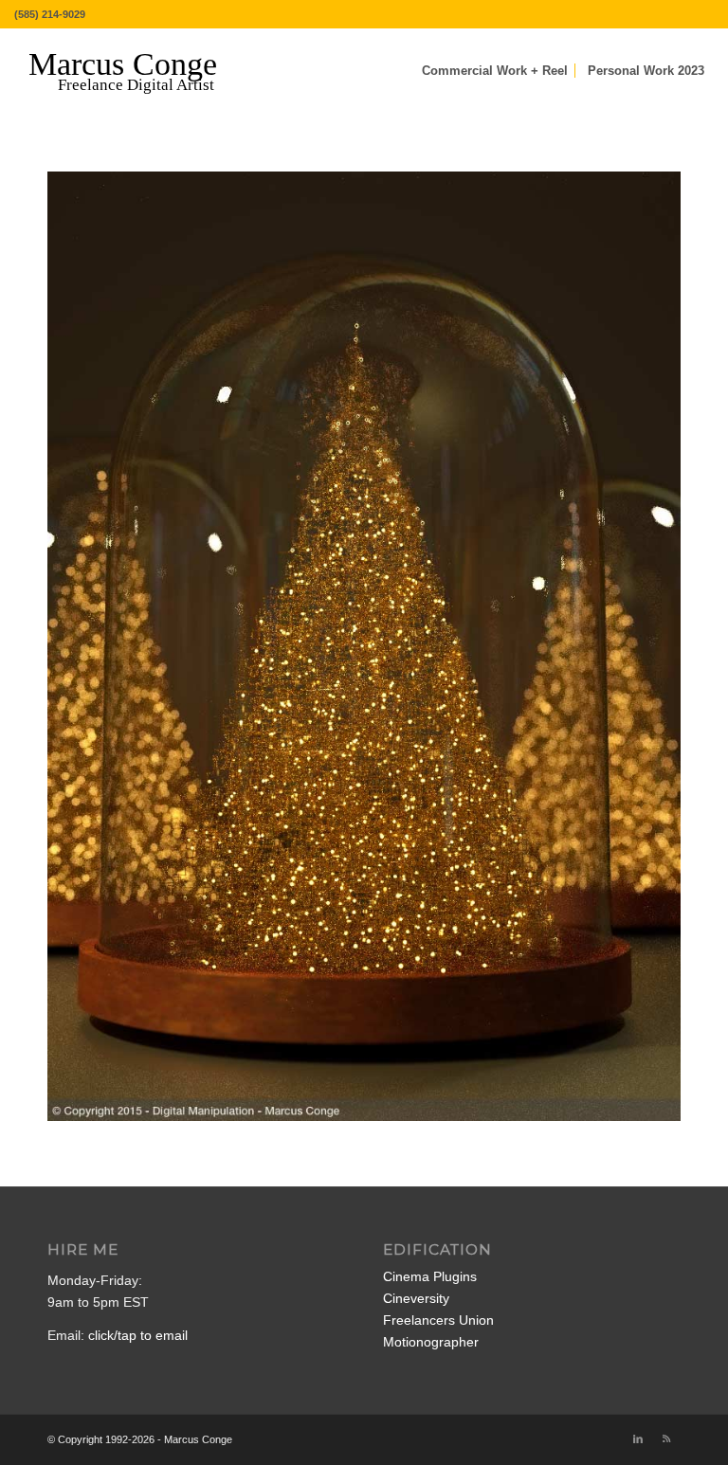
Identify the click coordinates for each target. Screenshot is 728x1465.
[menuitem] (494, 71)
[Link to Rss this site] (666, 1438)
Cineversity (416, 1298)
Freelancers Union (438, 1320)
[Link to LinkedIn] (638, 1438)
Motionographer (431, 1341)
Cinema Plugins (430, 1276)
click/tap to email (138, 1335)
